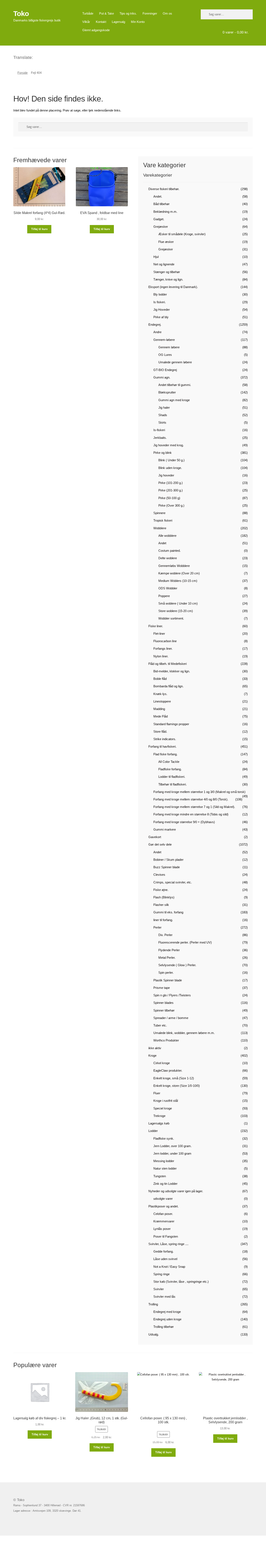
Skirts (162, 422)
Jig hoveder (166, 475)
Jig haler (164, 407)
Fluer (156, 1093)
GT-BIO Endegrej (165, 370)
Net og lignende (163, 264)
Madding (159, 709)
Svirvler (158, 1289)
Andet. (157, 196)
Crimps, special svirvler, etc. (172, 882)
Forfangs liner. (162, 648)
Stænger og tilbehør (166, 272)
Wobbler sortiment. (171, 618)
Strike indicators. (164, 739)
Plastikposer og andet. (163, 1206)
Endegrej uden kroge (167, 1319)
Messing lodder (163, 1161)
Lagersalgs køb (158, 1123)
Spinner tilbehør (164, 1010)
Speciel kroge (162, 1108)
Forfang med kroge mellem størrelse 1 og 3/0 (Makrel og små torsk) (199, 792)
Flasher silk (161, 904)
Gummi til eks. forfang (168, 912)
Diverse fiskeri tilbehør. (163, 189)
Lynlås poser (162, 1229)
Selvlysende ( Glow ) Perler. (177, 965)
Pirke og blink (162, 452)
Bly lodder (160, 294)
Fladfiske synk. (163, 1138)
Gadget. (158, 219)
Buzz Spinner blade (166, 867)
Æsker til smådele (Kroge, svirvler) (182, 234)
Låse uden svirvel (165, 1259)
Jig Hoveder (161, 309)
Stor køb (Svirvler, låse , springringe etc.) (181, 1281)
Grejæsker (160, 226)
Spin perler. (166, 972)
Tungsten (159, 1176)
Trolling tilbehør (163, 1326)
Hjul (156, 256)
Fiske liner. (155, 626)
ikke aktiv (154, 1048)
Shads (162, 415)
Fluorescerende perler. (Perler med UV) (185, 942)
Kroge (152, 1055)
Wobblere (159, 528)
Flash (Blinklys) (163, 897)
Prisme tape (161, 987)
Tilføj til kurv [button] (39, 229)
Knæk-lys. (160, 694)
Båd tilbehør (161, 204)
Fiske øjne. (160, 890)
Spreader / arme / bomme (170, 1018)
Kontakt (101, 21)
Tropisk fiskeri (162, 520)
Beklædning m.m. (165, 211)
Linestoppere (162, 701)
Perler (157, 927)
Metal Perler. (166, 957)
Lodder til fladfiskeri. (171, 776)
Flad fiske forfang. (165, 754)
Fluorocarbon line (165, 641)
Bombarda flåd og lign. (168, 686)
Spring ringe (161, 1274)
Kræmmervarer (163, 1221)
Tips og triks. (128, 13)
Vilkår (86, 21)
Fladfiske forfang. (170, 769)
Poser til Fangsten (165, 1236)
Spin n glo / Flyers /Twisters (172, 995)
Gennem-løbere (164, 339)
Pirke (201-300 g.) (170, 490)
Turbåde (87, 13)
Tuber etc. (160, 1025)
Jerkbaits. (160, 437)
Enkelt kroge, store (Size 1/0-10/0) (176, 1085)
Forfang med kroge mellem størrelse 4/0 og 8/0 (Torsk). (190, 799)
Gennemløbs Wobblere (174, 566)
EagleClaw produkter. (167, 1070)
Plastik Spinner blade (167, 980)
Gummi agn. (161, 377)
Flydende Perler (169, 950)
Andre (157, 332)
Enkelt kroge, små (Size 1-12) (173, 1078)
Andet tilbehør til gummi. (174, 385)
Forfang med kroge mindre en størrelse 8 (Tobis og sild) (190, 814)
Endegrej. (154, 324)
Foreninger (150, 13)
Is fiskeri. (159, 302)
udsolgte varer (163, 1198)
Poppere (164, 596)
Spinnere (159, 513)
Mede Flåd (160, 716)
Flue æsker (166, 242)
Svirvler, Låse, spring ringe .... (168, 1244)
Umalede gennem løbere (175, 362)
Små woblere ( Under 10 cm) (178, 603)
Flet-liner (159, 633)
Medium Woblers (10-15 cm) (177, 580)
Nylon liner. (160, 656)
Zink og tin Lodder (165, 1183)
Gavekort (154, 837)
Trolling (153, 1304)
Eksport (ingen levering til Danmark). (173, 287)
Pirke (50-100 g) (169, 498)
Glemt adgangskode (96, 30)
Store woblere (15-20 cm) (175, 611)
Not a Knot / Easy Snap (169, 1266)
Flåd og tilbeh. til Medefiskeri (167, 663)
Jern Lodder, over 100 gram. (172, 1146)
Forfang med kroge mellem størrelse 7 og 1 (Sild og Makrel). (194, 807)
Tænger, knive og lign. (168, 279)
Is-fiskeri (159, 430)
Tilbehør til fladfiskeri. (172, 784)
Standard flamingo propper (171, 724)
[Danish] (36, 57)
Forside (22, 72)
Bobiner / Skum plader (168, 859)
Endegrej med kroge (167, 1311)
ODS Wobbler (167, 588)
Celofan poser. (163, 1214)
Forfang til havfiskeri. (162, 746)
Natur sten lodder (165, 1168)
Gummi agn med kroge (174, 400)
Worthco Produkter (166, 1040)
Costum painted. (169, 550)
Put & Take (106, 13)
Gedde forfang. (163, 1251)
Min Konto (138, 21)
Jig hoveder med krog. (168, 445)
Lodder (153, 1131)
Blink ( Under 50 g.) (171, 460)
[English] (41, 57)
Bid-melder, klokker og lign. (171, 671)
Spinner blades (163, 1002)
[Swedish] (52, 57)
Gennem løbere (169, 347)
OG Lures (165, 354)
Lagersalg (118, 21)
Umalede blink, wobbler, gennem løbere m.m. (184, 1033)
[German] (47, 57)
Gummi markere (164, 829)
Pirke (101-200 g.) (170, 483)
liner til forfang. (163, 920)
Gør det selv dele (160, 844)
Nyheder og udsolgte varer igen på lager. (175, 1191)
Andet (162, 543)
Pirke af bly (161, 317)
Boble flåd (160, 678)
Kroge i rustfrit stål (165, 1100)
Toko (21, 13)
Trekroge (159, 1116)
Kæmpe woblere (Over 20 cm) (179, 573)
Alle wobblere (167, 535)
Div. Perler (165, 935)
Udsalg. (153, 1334)
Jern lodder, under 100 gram (172, 1153)
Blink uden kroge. (170, 468)
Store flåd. (160, 731)
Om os (167, 13)
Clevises (159, 874)
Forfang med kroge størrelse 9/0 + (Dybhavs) (184, 822)
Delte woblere (167, 558)
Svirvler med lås (164, 1296)
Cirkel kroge (161, 1063)
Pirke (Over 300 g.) (171, 505)
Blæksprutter (167, 392)
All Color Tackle (168, 761)
